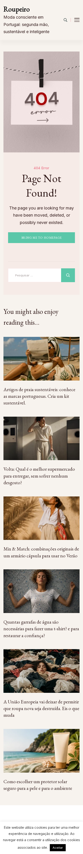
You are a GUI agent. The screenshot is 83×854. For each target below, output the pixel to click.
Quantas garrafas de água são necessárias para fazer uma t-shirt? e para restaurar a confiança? (41, 629)
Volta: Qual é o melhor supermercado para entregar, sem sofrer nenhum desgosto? (39, 476)
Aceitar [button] (58, 847)
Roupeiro (16, 9)
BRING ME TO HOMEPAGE (41, 238)
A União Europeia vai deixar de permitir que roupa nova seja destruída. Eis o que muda (41, 708)
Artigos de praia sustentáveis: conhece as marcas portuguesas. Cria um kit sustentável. (39, 396)
